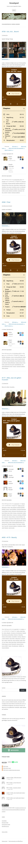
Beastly (8, 633)
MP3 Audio (15, 146)
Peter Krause (5, 644)
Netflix (15, 189)
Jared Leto (10, 640)
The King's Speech (11, 524)
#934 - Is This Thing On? (15, 782)
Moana (7, 189)
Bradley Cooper (5, 509)
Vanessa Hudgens (16, 192)
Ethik (11, 513)
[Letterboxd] (18, 333)
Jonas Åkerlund (18, 361)
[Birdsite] (22, 335)
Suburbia (20, 190)
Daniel (8, 777)
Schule (24, 520)
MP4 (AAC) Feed (7, 768)
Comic (12, 357)
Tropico (14, 366)
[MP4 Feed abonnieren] (2, 768)
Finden (22, 690)
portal (9, 644)
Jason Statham (16, 640)
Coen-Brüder (5, 511)
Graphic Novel (21, 359)
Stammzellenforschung (17, 522)
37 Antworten (5, 541)
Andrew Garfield (11, 183)
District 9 (16, 635)
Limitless (6, 518)
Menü (14, 10)
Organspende (19, 520)
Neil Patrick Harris (21, 642)
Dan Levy (11, 185)
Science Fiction (5, 522)
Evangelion (14, 636)
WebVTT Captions (9, 150)
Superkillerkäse (17, 364)
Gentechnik (19, 513)
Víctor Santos (5, 368)
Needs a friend (19, 362)
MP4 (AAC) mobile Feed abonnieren (11, 770)
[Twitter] (20, 489)
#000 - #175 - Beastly (9, 537)
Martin (23, 503)
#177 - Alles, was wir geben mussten (11, 379)
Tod (3, 526)
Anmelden (4, 820)
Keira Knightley (19, 516)
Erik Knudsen (8, 636)
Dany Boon (16, 185)
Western (6, 528)
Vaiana (9, 192)
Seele (10, 522)
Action (21, 355)
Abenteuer (4, 507)
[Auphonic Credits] (20, 158)
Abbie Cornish (21, 505)
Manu (7, 642)
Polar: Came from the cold (8, 364)
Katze (21, 640)
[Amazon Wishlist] (22, 160)
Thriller (23, 524)
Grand (16, 359)
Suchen (3, 688)
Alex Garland (13, 507)
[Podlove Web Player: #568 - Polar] (14, 276)
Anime (5, 633)
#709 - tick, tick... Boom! (10, 32)
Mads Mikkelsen (11, 362)
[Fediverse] (20, 333)
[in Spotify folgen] (13, 762)
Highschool (17, 638)
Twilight (20, 646)
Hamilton (4, 187)
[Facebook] (22, 168)
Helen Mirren (9, 515)
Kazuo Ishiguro (12, 516)
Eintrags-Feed (5, 822)
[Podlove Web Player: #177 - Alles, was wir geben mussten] (14, 437)
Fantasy (15, 513)
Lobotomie (11, 518)
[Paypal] (20, 160)
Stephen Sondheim (13, 190)
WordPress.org (5, 826)
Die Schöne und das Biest (7, 635)
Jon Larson (9, 187)
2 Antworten (5, 35)
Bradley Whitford (20, 183)
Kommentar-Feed (6, 824)
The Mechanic (15, 646)
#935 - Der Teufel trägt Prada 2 (18, 792)
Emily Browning (20, 511)
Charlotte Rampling (21, 509)
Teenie (9, 646)
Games (12, 359)
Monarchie (23, 518)
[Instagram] (22, 333)
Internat (15, 515)
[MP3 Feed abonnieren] (2, 766)
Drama (9, 511)
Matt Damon (17, 518)
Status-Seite (4, 832)
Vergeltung (19, 526)
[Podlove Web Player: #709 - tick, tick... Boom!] (14, 105)
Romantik (14, 644)
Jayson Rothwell (10, 361)
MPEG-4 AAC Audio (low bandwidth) (17, 148)
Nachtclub (7, 520)
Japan (6, 640)
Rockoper (22, 189)
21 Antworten (5, 383)
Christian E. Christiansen (16, 633)
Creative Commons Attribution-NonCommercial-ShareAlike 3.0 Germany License (14, 809)
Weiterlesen (5, 59)
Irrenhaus (19, 515)
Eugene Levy (22, 185)
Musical (11, 189)
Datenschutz (4, 841)
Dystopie (14, 511)
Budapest (8, 357)
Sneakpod (14, 3)
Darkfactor (8, 359)
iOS (5, 361)
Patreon (17, 718)
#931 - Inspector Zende (15, 787)
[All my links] (18, 158)
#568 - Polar (6, 202)
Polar (24, 362)
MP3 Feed (5, 766)
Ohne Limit (12, 520)
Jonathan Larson (16, 187)
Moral (3, 520)
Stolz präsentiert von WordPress (16, 841)
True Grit (6, 526)
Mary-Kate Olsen (12, 642)
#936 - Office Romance (16, 777)
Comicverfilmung (18, 357)
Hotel (3, 361)
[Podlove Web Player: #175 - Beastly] (14, 594)
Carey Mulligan (12, 509)
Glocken (7, 638)
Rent (19, 189)
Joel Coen (6, 516)
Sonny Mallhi (5, 646)
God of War (12, 638)
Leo (4, 642)
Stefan (22, 629)
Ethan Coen (7, 513)
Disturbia (20, 635)
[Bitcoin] (22, 158)
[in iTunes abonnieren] (4, 762)
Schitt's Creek (5, 190)
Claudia (3, 181)
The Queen (18, 524)
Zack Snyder (11, 528)
